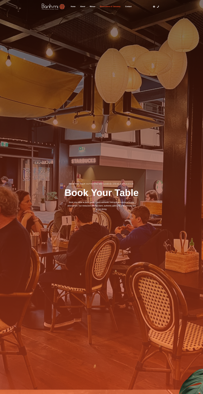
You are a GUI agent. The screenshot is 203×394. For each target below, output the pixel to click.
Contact (128, 6)
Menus (92, 6)
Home (73, 6)
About (82, 6)
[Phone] (158, 7)
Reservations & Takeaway (110, 6)
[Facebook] (154, 7)
